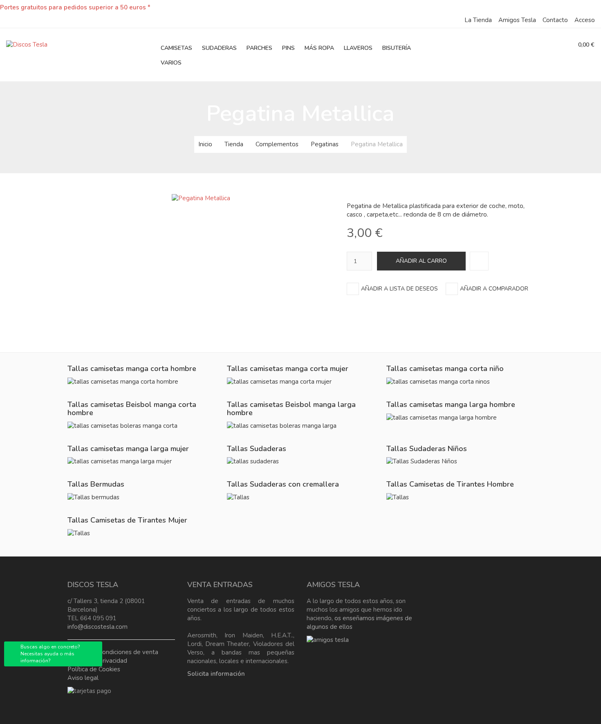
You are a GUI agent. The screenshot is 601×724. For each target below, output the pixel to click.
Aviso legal (83, 678)
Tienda (233, 144)
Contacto (555, 20)
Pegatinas (325, 144)
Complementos (277, 144)
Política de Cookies (93, 669)
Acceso (584, 20)
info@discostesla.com (97, 627)
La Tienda (478, 20)
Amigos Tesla (517, 20)
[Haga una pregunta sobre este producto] (479, 261)
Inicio (205, 144)
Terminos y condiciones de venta (112, 652)
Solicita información (216, 674)
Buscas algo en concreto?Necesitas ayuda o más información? (50, 654)
